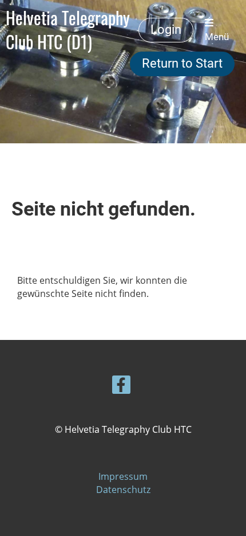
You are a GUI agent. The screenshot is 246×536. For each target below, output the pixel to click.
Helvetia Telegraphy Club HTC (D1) (68, 30)
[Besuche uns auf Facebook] (121, 386)
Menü (217, 36)
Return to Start (182, 63)
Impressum (123, 476)
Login (165, 29)
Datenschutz (123, 489)
